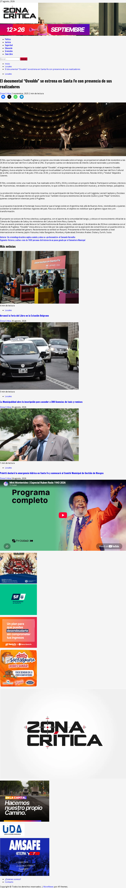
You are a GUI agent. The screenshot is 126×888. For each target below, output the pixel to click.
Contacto (9, 882)
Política (8, 39)
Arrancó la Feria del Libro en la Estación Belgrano (24, 315)
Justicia (8, 42)
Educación (8, 48)
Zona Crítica (6, 93)
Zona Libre (9, 54)
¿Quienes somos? (13, 879)
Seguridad (9, 45)
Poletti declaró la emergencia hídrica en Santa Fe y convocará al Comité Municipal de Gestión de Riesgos (52, 473)
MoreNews (48, 886)
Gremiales (9, 51)
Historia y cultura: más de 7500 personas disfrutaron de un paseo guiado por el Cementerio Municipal (42, 240)
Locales (8, 74)
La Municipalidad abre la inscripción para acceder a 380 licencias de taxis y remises (41, 401)
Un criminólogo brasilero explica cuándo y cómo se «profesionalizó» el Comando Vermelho (37, 237)
